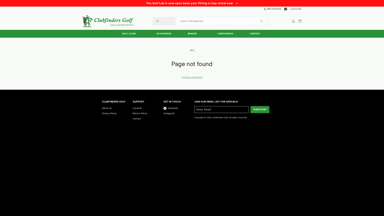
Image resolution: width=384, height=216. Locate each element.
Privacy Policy (109, 113)
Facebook (172, 108)
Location (137, 108)
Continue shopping (192, 77)
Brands (192, 33)
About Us (107, 108)
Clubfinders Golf (220, 117)
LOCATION (296, 9)
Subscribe (260, 109)
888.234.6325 (274, 9)
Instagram (169, 113)
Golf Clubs (129, 33)
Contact (137, 118)
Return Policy (140, 113)
